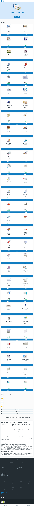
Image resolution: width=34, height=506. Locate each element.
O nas (1, 494)
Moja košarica (28, 505)
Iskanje (17, 505)
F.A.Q (1, 496)
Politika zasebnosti (19, 467)
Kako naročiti (19, 494)
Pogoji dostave (3, 467)
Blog (18, 496)
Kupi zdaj (17, 16)
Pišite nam (2, 497)
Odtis (18, 468)
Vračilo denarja (3, 468)
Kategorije (5, 505)
